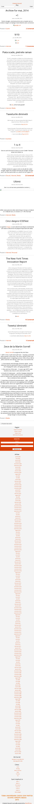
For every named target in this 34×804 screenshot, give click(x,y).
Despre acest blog (18, 429)
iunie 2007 (18, 723)
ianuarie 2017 (18, 521)
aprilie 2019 (17, 490)
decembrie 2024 (17, 463)
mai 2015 (18, 556)
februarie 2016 (18, 541)
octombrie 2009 (17, 674)
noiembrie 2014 (17, 567)
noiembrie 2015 (17, 546)
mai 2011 (18, 641)
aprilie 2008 (17, 706)
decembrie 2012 (17, 607)
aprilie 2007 (17, 727)
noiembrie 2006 (17, 736)
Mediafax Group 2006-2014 (18, 759)
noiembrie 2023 (17, 472)
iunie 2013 (18, 597)
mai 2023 (18, 477)
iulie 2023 (18, 476)
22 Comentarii (29, 175)
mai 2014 (18, 577)
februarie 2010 (18, 667)
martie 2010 (17, 665)
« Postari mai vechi (6, 423)
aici (18, 43)
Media (13, 108)
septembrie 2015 (18, 549)
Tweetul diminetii (17, 325)
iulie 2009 (18, 679)
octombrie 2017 (17, 509)
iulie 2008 (18, 700)
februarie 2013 (18, 604)
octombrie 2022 (17, 488)
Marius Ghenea (17, 770)
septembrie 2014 (18, 570)
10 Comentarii (29, 320)
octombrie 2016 (17, 527)
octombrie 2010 (17, 653)
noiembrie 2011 (17, 630)
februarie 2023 (18, 481)
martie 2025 (17, 462)
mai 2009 (18, 683)
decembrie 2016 (17, 523)
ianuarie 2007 (18, 732)
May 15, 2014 (28, 336)
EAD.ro (17, 781)
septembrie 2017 (18, 511)
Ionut (18, 767)
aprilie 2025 (17, 460)
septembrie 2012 (18, 613)
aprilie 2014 (17, 579)
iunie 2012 (18, 618)
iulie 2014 (18, 574)
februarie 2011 (18, 646)
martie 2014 (17, 581)
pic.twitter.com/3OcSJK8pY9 (22, 131)
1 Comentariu (30, 46)
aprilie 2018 (17, 498)
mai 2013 (18, 599)
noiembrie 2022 (17, 486)
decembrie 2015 (17, 544)
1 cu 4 (17, 144)
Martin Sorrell (9, 352)
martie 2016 (17, 539)
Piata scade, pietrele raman (17, 52)
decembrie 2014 (17, 565)
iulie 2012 (18, 616)
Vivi (18, 775)
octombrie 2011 (17, 632)
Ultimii (17, 181)
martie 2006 (17, 750)
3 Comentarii (30, 340)
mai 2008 (18, 704)
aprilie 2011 (17, 642)
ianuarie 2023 (18, 483)
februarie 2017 (18, 520)
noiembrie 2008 (17, 693)
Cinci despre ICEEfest (17, 221)
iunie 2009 (18, 681)
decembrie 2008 (17, 692)
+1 (17, 15)
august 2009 (17, 678)
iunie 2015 (18, 555)
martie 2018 (17, 500)
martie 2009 (17, 686)
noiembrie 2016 (17, 525)
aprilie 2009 (17, 685)
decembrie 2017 (17, 505)
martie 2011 (17, 644)
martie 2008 (17, 707)
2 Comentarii (30, 29)
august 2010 (17, 656)
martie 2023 (17, 479)
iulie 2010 (18, 658)
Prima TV (18, 786)
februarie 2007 (18, 730)
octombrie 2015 (17, 548)
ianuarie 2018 (18, 504)
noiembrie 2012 (17, 609)
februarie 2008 (18, 709)
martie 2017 (17, 518)
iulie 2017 (18, 512)
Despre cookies (17, 431)
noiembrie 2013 (17, 588)
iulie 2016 (18, 532)
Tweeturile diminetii (17, 114)
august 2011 (17, 635)
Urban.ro (18, 790)
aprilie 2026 (17, 456)
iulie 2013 (18, 595)
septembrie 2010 (18, 655)
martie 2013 (17, 602)
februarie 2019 (18, 493)
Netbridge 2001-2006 (17, 761)
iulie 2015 (18, 553)
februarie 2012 (18, 625)
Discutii (8, 175)
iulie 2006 (18, 743)
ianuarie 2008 (18, 711)
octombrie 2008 (17, 695)
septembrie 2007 (18, 718)
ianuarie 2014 (18, 584)
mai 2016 (18, 535)
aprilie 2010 (17, 664)
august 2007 (17, 720)
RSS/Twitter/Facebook (18, 435)
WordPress (28, 803)
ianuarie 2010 (18, 669)
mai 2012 (18, 620)
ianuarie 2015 (18, 563)
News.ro (18, 783)
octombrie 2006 (17, 737)
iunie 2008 (18, 702)
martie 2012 (17, 623)
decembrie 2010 (17, 649)
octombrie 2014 (17, 569)
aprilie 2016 (17, 537)
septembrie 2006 (18, 739)
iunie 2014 (18, 576)
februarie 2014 (18, 583)
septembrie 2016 (18, 528)
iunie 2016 (18, 534)
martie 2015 (17, 560)
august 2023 (17, 474)
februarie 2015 (18, 562)
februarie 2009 (18, 688)
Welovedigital (18, 792)
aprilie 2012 (17, 621)
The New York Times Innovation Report (17, 260)
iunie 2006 (18, 744)
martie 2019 (17, 491)
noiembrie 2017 (17, 507)
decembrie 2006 (17, 734)
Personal (14, 252)
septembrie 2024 (18, 465)
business (8, 139)
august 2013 (17, 593)
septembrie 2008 (18, 697)
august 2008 (17, 699)
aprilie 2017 (17, 516)
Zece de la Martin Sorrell (17, 346)
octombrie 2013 (17, 590)
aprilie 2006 (17, 748)
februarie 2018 (18, 502)
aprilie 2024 (17, 467)
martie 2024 (17, 469)
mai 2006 (18, 746)
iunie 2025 (18, 458)
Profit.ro (18, 788)
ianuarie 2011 (18, 648)
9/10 (17, 34)
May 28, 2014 (24, 124)
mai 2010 (18, 662)
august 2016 (17, 530)
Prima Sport (17, 785)
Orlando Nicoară (17, 3)
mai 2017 (18, 514)
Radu (18, 772)
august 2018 (17, 495)
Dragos (9, 227)
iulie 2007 (18, 721)
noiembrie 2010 (17, 651)
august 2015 (17, 551)
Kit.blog (17, 768)
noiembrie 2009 (17, 672)
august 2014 (17, 572)
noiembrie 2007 (17, 714)
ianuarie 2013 (18, 606)
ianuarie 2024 (18, 470)
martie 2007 (17, 728)
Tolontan (18, 774)
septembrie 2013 (18, 592)
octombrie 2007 (17, 716)
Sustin (8, 29)
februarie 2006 (18, 751)
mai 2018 (18, 497)
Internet (8, 46)
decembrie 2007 (17, 713)
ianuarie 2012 (18, 627)
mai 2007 (18, 725)
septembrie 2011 (18, 634)
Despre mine (18, 433)
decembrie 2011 (17, 628)
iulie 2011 (18, 637)
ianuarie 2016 (18, 542)
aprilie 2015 (17, 558)
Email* (17, 444)
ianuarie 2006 (18, 753)
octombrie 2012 (17, 611)
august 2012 (17, 614)
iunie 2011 (18, 639)
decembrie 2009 (17, 671)
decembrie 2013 (17, 586)
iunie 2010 (18, 660)
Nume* (17, 441)
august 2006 (17, 741)
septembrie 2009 (18, 676)
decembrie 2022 (17, 484)
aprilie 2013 (17, 600)
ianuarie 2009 (18, 690)
